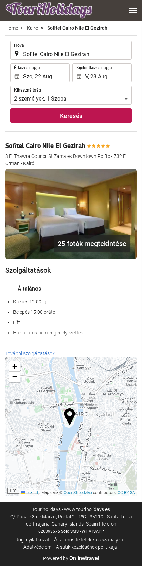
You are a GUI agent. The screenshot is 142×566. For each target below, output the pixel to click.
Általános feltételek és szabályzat (89, 540)
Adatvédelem (37, 547)
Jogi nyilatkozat (33, 540)
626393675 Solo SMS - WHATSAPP (71, 531)
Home (11, 28)
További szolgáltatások (30, 353)
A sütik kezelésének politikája (86, 547)
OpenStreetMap (78, 492)
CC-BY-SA (126, 492)
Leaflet (31, 492)
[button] (133, 10)
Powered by (71, 558)
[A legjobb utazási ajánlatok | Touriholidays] (49, 10)
